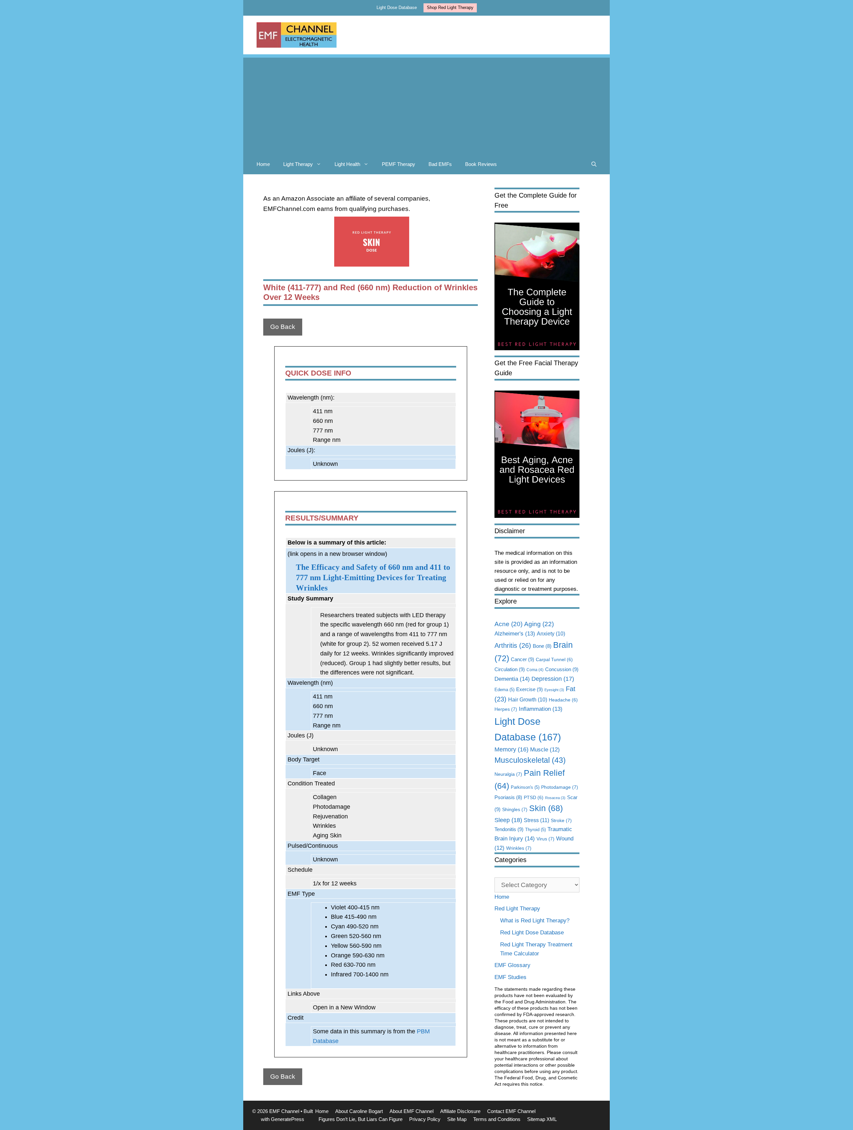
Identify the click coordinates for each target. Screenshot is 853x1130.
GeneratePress (287, 1119)
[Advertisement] (426, 104)
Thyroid (535, 829)
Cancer (522, 659)
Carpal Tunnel (554, 659)
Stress (536, 820)
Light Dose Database (397, 7)
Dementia (512, 678)
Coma (534, 669)
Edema (504, 689)
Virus (545, 838)
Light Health (347, 164)
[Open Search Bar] (594, 164)
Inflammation (540, 709)
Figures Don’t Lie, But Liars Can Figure (361, 1119)
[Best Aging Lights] (536, 516)
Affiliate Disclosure (460, 1111)
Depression (552, 678)
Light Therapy (298, 164)
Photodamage (559, 787)
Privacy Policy (424, 1119)
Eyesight (554, 690)
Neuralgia (508, 774)
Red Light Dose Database (532, 932)
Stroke (561, 820)
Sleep (508, 819)
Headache (563, 699)
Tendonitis (508, 829)
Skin (546, 808)
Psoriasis (508, 797)
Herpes (505, 709)
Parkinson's (525, 787)
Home (263, 164)
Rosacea (555, 798)
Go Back (282, 326)
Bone (542, 646)
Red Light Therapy (517, 908)
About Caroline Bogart (359, 1111)
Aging (539, 623)
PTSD (533, 797)
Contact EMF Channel (511, 1111)
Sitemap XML (542, 1119)
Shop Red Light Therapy (450, 7)
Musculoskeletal (530, 760)
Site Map (456, 1119)
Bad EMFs (440, 164)
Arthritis (512, 645)
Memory (511, 749)
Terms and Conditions (496, 1119)
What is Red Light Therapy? (534, 920)
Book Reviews (481, 164)
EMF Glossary (512, 965)
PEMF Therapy (398, 164)
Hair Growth (527, 699)
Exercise (529, 689)
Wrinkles (518, 848)
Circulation (509, 669)
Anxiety (551, 633)
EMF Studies (510, 977)
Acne (508, 623)
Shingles (514, 809)
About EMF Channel (411, 1111)
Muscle (545, 749)
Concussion (561, 669)
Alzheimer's (514, 633)
